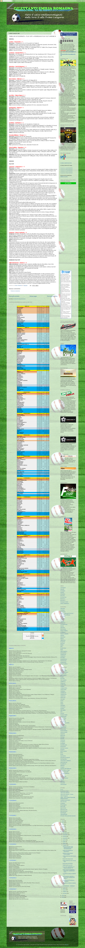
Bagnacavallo (63, 670)
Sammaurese (63, 652)
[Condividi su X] (35, 285)
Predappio (62, 743)
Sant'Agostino (63, 759)
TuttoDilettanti (63, 814)
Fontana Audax (63, 714)
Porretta (62, 738)
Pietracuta (62, 735)
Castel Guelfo (63, 689)
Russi (61, 649)
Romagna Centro (64, 602)
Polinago (62, 737)
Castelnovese (63, 694)
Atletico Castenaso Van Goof (66, 613)
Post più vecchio (52, 296)
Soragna (62, 767)
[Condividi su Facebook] (36, 285)
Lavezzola (62, 724)
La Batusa (62, 803)
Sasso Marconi (63, 762)
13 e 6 (61, 789)
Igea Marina (63, 721)
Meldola (62, 635)
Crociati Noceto (63, 624)
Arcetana (62, 610)
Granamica (63, 719)
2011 (63, 826)
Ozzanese (62, 733)
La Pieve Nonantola (64, 722)
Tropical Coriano (64, 778)
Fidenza (62, 589)
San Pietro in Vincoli (65, 757)
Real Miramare (63, 745)
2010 (63, 828)
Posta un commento (15, 291)
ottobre (64, 836)
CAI (65, 176)
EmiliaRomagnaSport (65, 800)
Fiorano (62, 713)
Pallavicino (62, 640)
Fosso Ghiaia (63, 718)
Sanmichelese (63, 659)
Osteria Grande (63, 732)
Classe (61, 703)
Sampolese (62, 656)
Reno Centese (63, 751)
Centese (62, 619)
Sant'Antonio (63, 660)
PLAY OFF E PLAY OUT (68, 859)
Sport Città (62, 806)
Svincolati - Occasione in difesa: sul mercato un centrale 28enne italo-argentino (65, 303)
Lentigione (62, 632)
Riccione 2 (62, 600)
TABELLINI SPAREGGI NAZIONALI (68, 851)
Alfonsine (62, 608)
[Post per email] (30, 285)
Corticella (62, 705)
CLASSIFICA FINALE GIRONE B (69, 884)
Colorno (62, 621)
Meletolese (62, 637)
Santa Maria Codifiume (65, 760)
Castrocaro (62, 697)
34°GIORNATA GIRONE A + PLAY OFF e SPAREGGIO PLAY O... (69, 877)
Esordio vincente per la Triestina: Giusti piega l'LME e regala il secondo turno (65, 316)
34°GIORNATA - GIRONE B (69, 886)
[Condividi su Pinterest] (37, 285)
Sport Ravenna (63, 811)
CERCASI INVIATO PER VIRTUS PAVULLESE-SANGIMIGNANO (68, 847)
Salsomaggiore (63, 651)
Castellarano (63, 692)
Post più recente (14, 296)
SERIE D (62, 176)
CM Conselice (63, 680)
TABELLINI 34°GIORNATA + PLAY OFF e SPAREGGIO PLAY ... (69, 870)
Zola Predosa (63, 784)
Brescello (62, 678)
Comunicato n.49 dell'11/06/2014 (66, 167)
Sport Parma (63, 808)
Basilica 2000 (63, 673)
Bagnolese (62, 616)
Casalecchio (63, 684)
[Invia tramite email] (32, 285)
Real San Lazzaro (64, 748)
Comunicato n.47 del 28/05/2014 (66, 170)
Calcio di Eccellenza (64, 792)
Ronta (61, 754)
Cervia (61, 700)
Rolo (61, 646)
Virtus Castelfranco (64, 603)
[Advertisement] (32, 28)
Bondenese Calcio (64, 791)
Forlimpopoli (63, 716)
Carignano (62, 683)
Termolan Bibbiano (64, 773)
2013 (63, 822)
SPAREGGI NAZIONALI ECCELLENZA (68, 854)
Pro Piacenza (63, 597)
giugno (64, 843)
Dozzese (62, 708)
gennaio (65, 893)
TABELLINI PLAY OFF (67, 865)
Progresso (62, 641)
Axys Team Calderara (65, 615)
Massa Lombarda (64, 633)
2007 (63, 895)
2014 (63, 821)
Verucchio (62, 782)
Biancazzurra (63, 675)
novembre (65, 834)
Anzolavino (63, 669)
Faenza (62, 626)
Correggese (63, 587)
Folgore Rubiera (64, 630)
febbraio (65, 891)
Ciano (61, 702)
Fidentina (62, 627)
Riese (61, 752)
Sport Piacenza (63, 809)
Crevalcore (62, 707)
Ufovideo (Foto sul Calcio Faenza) (67, 815)
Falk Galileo (63, 710)
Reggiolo (62, 749)
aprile (64, 888)
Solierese (62, 765)
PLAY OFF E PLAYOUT (68, 863)
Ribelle (61, 645)
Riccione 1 (62, 598)
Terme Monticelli (64, 771)
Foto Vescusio (63, 801)
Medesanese (63, 727)
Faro (61, 711)
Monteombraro (63, 730)
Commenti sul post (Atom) (19, 298)
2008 (63, 831)
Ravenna (62, 643)
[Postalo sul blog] (34, 285)
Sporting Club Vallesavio (65, 768)
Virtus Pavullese (63, 664)
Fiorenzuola (63, 629)
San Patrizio (63, 756)
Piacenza (62, 595)
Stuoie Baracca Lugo (65, 770)
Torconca (62, 775)
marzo (64, 889)
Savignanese (63, 662)
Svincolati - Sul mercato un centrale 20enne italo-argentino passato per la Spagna (66, 294)
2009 (63, 829)
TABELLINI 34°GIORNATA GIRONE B (68, 881)
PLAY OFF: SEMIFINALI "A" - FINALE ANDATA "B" (69, 867)
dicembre (65, 833)
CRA (67, 176)
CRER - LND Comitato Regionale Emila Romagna (67, 798)
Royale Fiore (63, 648)
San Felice (62, 657)
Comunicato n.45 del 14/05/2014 (66, 173)
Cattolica (62, 618)
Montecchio (63, 729)
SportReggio (63, 812)
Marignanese (63, 726)
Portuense (62, 740)
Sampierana (63, 654)
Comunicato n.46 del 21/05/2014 (66, 171)
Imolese (62, 592)
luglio (64, 841)
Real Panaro (63, 746)
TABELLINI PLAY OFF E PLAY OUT (69, 857)
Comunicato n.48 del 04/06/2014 (66, 169)
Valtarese (62, 781)
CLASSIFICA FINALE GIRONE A (69, 874)
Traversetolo (63, 776)
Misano (62, 638)
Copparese (62, 622)
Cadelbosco (63, 681)
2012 (63, 824)
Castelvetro (63, 696)
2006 (63, 897)
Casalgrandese (63, 688)
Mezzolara (62, 594)
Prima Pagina (63, 804)
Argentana (62, 611)
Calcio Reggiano (64, 795)
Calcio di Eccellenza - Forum (66, 794)
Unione (62, 779)
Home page (33, 296)
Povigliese (62, 741)
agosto (64, 840)
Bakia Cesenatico (64, 672)
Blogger (66, 944)
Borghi (62, 677)
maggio (65, 845)
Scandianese (63, 763)
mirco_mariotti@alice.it (71, 51)
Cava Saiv (62, 699)
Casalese (62, 686)
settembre (65, 838)
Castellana (62, 691)
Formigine (62, 590)
